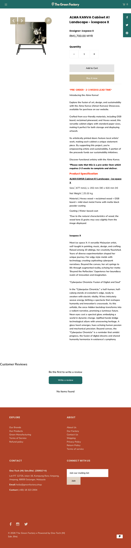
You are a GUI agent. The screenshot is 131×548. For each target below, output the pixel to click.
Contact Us (72, 434)
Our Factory (73, 431)
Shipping (71, 438)
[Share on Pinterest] (127, 33)
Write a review (65, 380)
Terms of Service (18, 438)
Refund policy (16, 441)
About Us (71, 427)
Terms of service (75, 449)
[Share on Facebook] (127, 17)
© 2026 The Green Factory (21, 533)
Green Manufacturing (20, 434)
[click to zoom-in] (48, 20)
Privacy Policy (74, 441)
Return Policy (73, 445)
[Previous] (13, 20)
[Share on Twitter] (127, 25)
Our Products (16, 431)
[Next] (21, 20)
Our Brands (15, 427)
